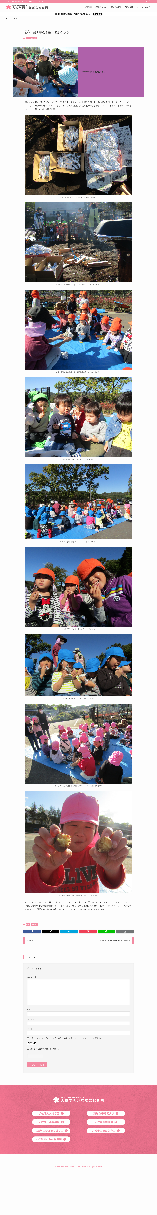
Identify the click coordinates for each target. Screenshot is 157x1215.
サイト (29, 1029)
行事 (27, 38)
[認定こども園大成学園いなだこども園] (27, 7)
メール (31, 1019)
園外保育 (33, 38)
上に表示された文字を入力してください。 (43, 1049)
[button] (32, 931)
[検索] (149, 1)
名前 (30, 1010)
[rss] (146, 1)
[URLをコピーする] (125, 931)
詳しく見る (97, 14)
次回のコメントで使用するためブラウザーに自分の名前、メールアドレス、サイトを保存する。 (67, 1038)
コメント (31, 977)
